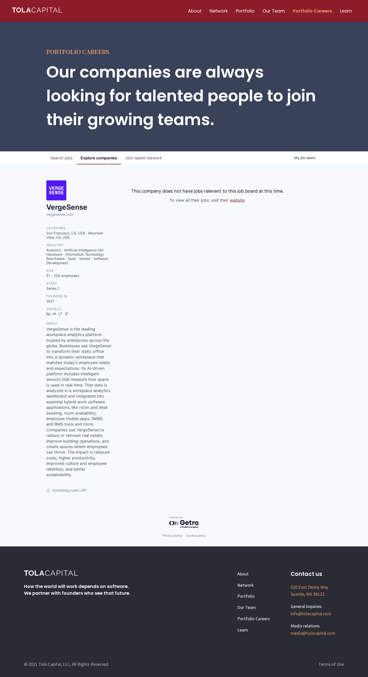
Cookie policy (196, 535)
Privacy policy (172, 535)
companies (99, 157)
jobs (61, 157)
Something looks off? (69, 490)
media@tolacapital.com (313, 633)
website (237, 200)
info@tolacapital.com (311, 613)
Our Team (274, 11)
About (195, 11)
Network (219, 11)
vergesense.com (59, 214)
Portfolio (245, 11)
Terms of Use (331, 664)
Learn (346, 11)
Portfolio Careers (312, 11)
